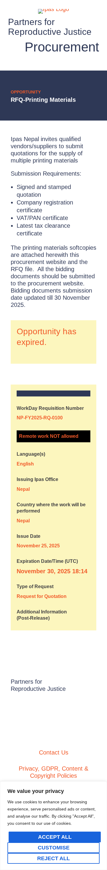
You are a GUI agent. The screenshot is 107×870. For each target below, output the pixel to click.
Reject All (53, 858)
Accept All (55, 837)
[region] (53, 825)
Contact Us (53, 752)
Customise (54, 848)
